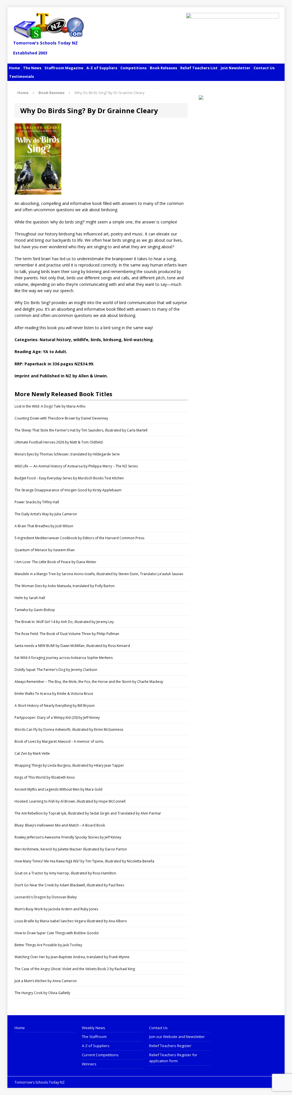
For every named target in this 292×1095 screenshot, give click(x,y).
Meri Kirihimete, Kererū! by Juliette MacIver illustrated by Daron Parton (71, 849)
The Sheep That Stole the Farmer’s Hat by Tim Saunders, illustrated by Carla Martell (81, 430)
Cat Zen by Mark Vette (32, 753)
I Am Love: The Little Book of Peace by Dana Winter (55, 561)
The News (32, 67)
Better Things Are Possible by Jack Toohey (48, 945)
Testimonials (21, 76)
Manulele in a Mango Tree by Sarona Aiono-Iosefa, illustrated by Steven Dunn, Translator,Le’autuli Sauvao (99, 573)
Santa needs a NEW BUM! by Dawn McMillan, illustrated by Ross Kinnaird (72, 645)
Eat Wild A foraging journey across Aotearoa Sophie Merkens (64, 657)
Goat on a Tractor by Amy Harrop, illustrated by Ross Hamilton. (66, 873)
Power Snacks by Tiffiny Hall (37, 502)
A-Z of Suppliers (101, 67)
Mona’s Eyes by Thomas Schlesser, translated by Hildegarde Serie (67, 454)
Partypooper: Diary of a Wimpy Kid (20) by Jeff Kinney (57, 717)
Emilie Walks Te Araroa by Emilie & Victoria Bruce (54, 693)
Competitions (133, 67)
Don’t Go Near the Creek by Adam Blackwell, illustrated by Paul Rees (69, 885)
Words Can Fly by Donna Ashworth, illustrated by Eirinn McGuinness (69, 729)
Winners (89, 1063)
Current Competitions (100, 1054)
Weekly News (93, 1027)
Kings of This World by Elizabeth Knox (45, 777)
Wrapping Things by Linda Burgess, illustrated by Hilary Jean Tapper (69, 765)
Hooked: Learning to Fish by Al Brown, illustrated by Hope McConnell (70, 801)
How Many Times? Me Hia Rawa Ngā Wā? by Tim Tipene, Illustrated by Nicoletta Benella (84, 861)
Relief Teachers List (199, 67)
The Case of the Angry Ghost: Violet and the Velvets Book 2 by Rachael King (75, 968)
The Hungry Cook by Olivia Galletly (42, 992)
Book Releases (163, 67)
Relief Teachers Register (170, 1045)
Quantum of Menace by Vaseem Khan (45, 550)
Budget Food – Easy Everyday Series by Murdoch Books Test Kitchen (69, 478)
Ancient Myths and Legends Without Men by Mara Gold (58, 789)
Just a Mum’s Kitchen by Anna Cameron (46, 980)
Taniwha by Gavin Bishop (35, 609)
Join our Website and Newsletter (177, 1036)
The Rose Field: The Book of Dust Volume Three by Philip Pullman (67, 633)
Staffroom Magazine (63, 67)
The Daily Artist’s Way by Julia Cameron (46, 514)
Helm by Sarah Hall (30, 597)
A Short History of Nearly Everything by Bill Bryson (55, 705)
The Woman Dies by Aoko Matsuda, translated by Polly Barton (65, 585)
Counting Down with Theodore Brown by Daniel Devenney (61, 418)
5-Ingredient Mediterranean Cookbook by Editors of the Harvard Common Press (79, 538)
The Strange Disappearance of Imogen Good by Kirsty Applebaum (68, 490)
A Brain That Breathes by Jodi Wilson (44, 526)
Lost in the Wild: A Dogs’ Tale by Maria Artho (50, 406)
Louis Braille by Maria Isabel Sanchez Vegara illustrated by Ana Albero (71, 921)
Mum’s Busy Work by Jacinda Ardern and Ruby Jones (56, 909)
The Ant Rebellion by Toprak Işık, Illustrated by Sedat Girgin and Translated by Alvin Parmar (88, 813)
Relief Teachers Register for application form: (173, 1057)
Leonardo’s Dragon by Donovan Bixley (46, 897)
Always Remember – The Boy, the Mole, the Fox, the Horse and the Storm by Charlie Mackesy (89, 681)
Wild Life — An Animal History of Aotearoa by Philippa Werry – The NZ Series (76, 466)
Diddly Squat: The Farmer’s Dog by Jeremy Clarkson (56, 669)
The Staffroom (94, 1036)
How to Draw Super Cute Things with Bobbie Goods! (57, 933)
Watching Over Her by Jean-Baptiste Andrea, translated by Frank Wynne (72, 956)
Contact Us (264, 67)
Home (14, 67)
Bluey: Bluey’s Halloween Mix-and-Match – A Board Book (60, 825)
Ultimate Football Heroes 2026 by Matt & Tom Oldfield (59, 442)
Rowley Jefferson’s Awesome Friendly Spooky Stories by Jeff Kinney (68, 837)
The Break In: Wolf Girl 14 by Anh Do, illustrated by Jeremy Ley (64, 621)
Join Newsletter (235, 67)
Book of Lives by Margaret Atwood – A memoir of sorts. (59, 741)
